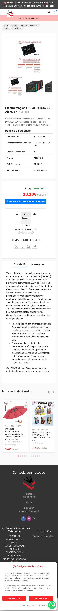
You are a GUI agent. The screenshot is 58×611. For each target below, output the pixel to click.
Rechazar (41, 598)
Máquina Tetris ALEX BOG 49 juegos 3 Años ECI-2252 (42, 436)
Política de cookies (46, 606)
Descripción (20, 264)
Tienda (14, 26)
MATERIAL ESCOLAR (29, 26)
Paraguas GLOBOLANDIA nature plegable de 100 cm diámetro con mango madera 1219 (15, 435)
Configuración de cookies (18, 528)
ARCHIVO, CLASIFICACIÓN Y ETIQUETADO (14, 552)
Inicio (6, 26)
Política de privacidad (29, 606)
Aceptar (14, 598)
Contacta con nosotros (43, 536)
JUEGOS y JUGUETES (13, 28)
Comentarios (37, 264)
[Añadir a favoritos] (26, 406)
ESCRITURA (14, 536)
